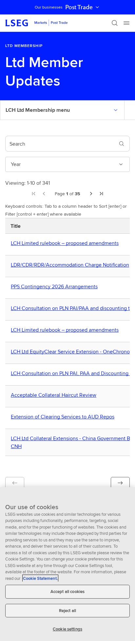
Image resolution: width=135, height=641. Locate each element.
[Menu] (126, 23)
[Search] (115, 23)
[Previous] (43, 193)
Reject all (67, 610)
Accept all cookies (67, 591)
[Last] (101, 193)
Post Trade (79, 7)
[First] (33, 193)
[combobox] (60, 144)
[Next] (91, 193)
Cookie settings (67, 629)
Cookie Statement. (40, 578)
